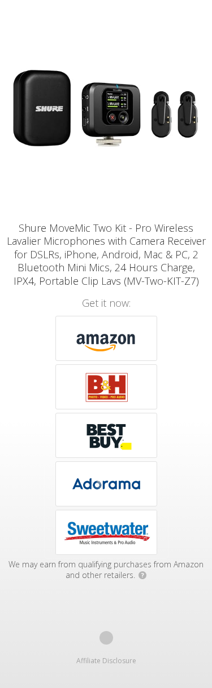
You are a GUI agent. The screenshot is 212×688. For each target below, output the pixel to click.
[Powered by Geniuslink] (106, 638)
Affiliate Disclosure (106, 660)
